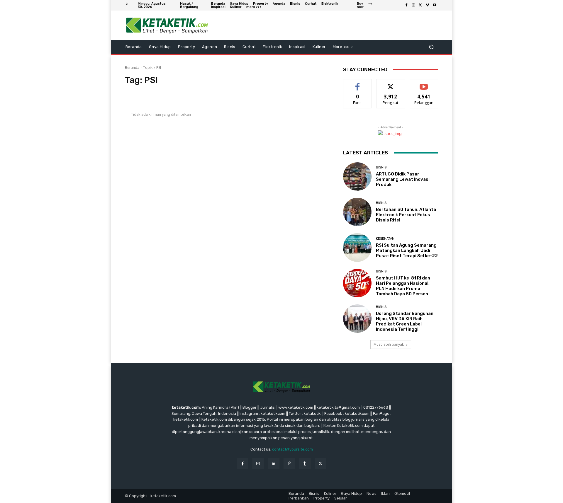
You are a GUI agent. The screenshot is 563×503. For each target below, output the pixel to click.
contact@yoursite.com (292, 449)
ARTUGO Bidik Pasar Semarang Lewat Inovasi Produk (403, 179)
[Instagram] (413, 5)
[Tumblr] (305, 463)
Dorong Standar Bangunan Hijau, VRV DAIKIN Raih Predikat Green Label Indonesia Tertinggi (404, 321)
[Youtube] (434, 5)
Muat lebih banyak (389, 344)
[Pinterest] (289, 463)
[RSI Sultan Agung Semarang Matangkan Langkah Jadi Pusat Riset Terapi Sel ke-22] (357, 247)
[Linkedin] (273, 463)
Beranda (132, 67)
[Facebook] (406, 5)
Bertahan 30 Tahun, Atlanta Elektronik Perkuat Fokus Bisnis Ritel (406, 215)
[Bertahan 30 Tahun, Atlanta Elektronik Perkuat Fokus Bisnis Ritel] (357, 212)
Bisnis (381, 167)
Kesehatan (385, 238)
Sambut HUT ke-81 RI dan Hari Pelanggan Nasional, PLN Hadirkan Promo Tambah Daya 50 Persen (403, 285)
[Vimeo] (427, 5)
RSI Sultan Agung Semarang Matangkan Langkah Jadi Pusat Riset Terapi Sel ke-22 (407, 250)
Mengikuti (391, 83)
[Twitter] (420, 5)
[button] (431, 47)
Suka (357, 83)
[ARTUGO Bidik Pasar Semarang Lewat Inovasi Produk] (357, 176)
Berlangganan (424, 83)
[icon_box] (365, 6)
